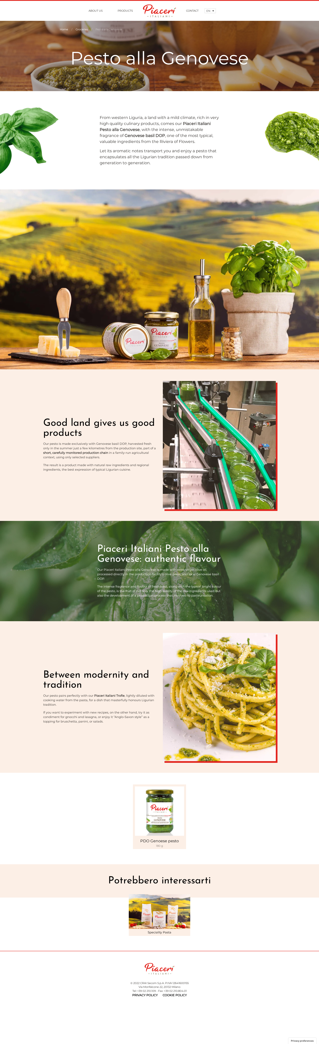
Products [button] (125, 10)
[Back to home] (159, 10)
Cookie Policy (175, 995)
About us (96, 10)
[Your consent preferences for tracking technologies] (302, 1041)
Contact (192, 10)
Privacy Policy (145, 995)
